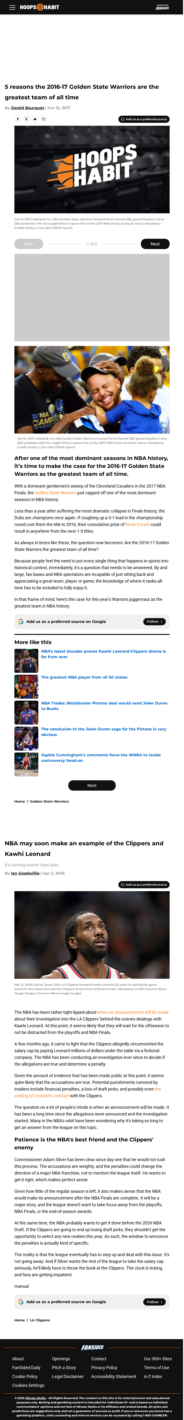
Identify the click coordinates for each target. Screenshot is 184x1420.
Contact (98, 1358)
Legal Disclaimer (68, 1376)
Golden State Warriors (55, 492)
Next (155, 243)
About (18, 1358)
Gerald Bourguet (27, 108)
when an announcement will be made (133, 1012)
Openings (61, 1358)
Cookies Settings (28, 1385)
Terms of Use (156, 1367)
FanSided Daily (26, 1367)
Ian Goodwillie (25, 873)
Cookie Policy (25, 1376)
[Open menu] (12, 7)
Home (19, 801)
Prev (28, 243)
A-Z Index (153, 1376)
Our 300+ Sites (158, 1358)
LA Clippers (40, 1320)
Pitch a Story (64, 1367)
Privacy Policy (104, 1367)
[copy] (43, 119)
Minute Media (35, 1398)
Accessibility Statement (113, 1376)
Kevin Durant (137, 524)
